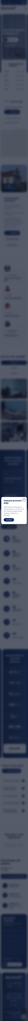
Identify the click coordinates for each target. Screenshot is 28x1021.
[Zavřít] (24, 499)
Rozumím (9, 520)
